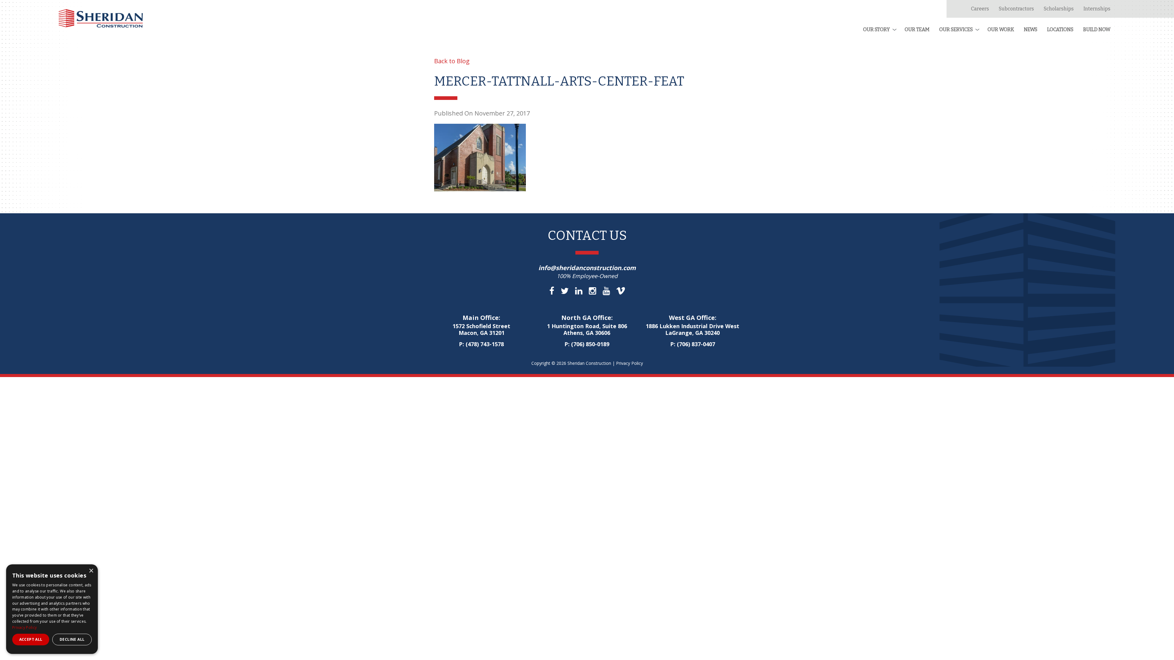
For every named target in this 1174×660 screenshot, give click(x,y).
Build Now (1096, 29)
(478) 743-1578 (485, 344)
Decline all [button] (72, 639)
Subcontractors (1016, 9)
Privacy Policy (629, 363)
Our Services (956, 29)
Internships (1097, 9)
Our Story (876, 29)
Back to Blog (452, 61)
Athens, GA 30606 (587, 329)
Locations (1060, 29)
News (1030, 29)
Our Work (1001, 29)
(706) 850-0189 (590, 344)
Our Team (917, 29)
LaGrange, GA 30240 (692, 329)
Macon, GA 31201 (481, 329)
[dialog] (52, 609)
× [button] (91, 571)
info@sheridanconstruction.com (587, 268)
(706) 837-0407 (696, 344)
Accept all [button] (30, 639)
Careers (980, 9)
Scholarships (1059, 9)
